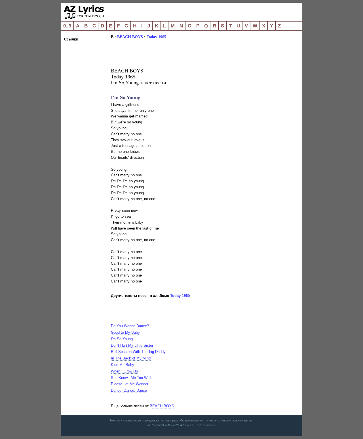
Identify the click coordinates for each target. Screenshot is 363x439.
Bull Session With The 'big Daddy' (138, 352)
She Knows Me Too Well (131, 378)
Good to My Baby (125, 332)
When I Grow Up (124, 371)
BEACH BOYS (130, 37)
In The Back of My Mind (131, 358)
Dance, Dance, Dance (129, 390)
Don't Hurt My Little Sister (132, 345)
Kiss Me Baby (122, 365)
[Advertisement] (86, 127)
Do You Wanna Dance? (130, 326)
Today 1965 (156, 37)
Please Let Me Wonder (129, 384)
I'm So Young (122, 339)
